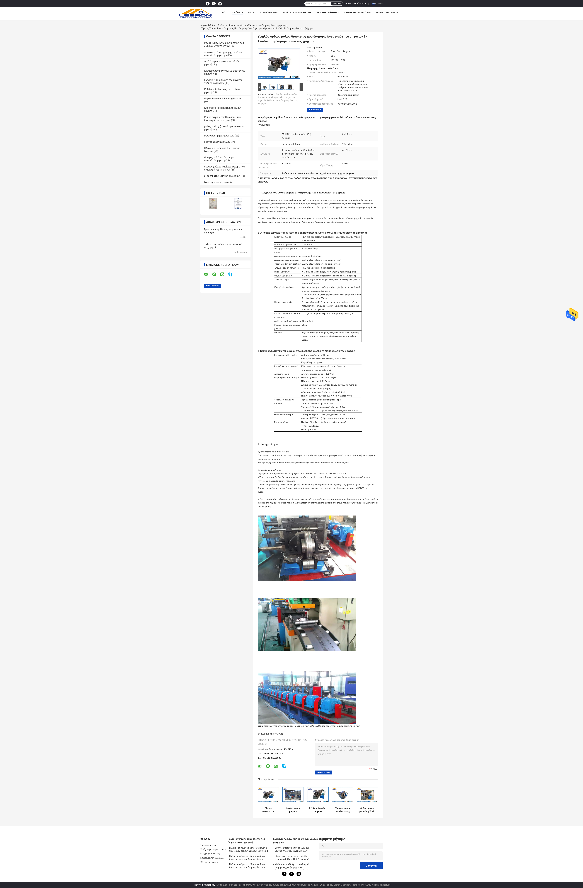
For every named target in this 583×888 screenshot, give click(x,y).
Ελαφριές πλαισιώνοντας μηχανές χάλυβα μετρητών (223, 81)
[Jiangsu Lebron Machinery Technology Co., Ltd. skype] (232, 275)
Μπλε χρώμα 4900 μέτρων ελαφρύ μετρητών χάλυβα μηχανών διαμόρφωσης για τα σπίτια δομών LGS (294, 866)
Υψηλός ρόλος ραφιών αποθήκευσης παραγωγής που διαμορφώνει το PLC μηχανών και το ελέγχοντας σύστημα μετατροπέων (293, 810)
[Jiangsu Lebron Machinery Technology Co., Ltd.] (195, 13)
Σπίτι (224, 12)
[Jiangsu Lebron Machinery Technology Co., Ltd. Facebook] (207, 4)
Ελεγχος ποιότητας (328, 12)
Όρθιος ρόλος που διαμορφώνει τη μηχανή (339, 726)
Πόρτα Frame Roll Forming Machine (223, 98)
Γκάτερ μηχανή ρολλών (217, 141)
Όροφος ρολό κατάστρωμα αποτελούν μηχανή (219, 159)
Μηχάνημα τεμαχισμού (216, 182)
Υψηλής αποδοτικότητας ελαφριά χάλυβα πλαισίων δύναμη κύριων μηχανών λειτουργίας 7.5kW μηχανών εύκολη (293, 850)
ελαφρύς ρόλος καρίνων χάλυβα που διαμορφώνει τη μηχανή (224, 168)
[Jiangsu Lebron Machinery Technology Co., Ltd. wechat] (224, 274)
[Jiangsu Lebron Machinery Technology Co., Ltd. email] (208, 274)
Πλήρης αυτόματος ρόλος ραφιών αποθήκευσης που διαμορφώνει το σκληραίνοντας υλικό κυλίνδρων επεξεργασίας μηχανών (268, 810)
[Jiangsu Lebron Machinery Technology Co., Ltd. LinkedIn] (220, 4)
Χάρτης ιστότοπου (209, 862)
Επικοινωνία (315, 110)
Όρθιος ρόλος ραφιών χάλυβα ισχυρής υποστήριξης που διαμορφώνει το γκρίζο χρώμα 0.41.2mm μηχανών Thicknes (367, 810)
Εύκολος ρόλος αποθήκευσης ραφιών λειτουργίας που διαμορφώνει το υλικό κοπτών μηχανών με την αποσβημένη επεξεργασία (342, 810)
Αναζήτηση (336, 4)
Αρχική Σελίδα (207, 25)
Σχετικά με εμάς (269, 12)
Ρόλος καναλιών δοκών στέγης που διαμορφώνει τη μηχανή (224, 44)
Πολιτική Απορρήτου (204, 885)
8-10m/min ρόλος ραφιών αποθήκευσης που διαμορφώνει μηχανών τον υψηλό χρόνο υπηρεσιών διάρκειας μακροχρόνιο (318, 810)
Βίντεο (251, 12)
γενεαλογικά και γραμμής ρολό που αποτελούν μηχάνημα (223, 54)
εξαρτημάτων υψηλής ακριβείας (222, 175)
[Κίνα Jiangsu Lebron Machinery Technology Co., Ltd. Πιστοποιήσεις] (212, 203)
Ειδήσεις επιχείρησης (388, 12)
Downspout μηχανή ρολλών (219, 135)
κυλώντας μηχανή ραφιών (280, 726)
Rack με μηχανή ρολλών (305, 726)
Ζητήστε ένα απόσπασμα (355, 3)
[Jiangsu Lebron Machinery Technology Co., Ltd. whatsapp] (216, 274)
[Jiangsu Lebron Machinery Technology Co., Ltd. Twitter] (214, 4)
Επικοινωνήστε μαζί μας (357, 12)
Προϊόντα (237, 12)
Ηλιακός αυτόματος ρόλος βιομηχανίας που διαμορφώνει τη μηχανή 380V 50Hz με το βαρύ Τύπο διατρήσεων (249, 850)
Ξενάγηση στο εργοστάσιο (297, 12)
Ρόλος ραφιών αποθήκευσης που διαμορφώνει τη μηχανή (257, 25)
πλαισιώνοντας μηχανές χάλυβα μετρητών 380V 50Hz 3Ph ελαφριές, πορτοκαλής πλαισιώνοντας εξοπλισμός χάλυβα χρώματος (295, 858)
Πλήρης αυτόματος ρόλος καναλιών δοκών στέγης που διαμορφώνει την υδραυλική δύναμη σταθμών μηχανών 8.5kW (247, 866)
